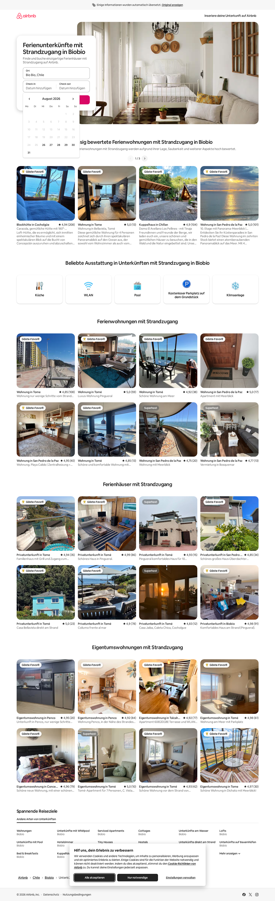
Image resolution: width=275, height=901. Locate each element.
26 (43, 145)
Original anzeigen (172, 5)
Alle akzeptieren (94, 877)
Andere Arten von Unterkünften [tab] (36, 819)
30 (73, 145)
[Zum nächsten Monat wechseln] (73, 99)
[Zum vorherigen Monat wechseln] (29, 99)
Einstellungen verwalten (180, 877)
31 (29, 152)
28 (58, 145)
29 (65, 145)
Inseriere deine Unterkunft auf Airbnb (230, 16)
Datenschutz (51, 894)
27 (51, 145)
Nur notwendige (138, 877)
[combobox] (56, 75)
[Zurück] (131, 158)
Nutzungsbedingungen (77, 894)
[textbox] (39, 88)
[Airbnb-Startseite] (26, 16)
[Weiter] (145, 158)
